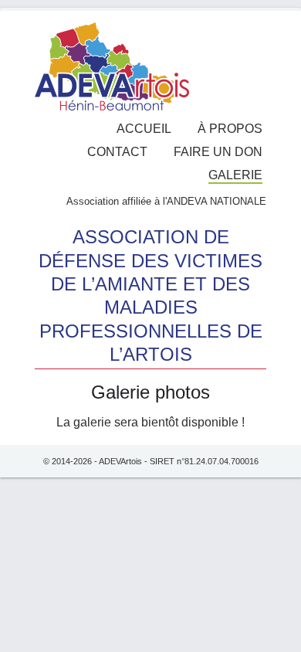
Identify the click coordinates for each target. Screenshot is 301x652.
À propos (230, 128)
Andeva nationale (216, 201)
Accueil (144, 128)
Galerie (235, 175)
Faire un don (218, 151)
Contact (117, 151)
